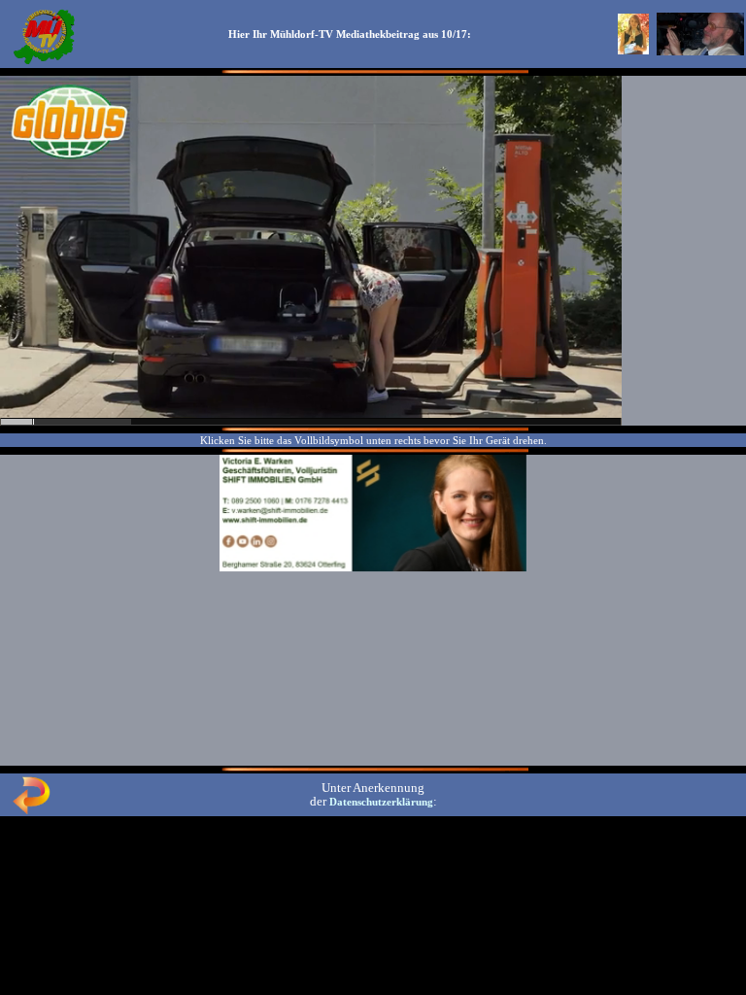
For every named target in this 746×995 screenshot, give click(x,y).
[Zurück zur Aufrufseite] (31, 810)
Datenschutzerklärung (381, 801)
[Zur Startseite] (44, 62)
